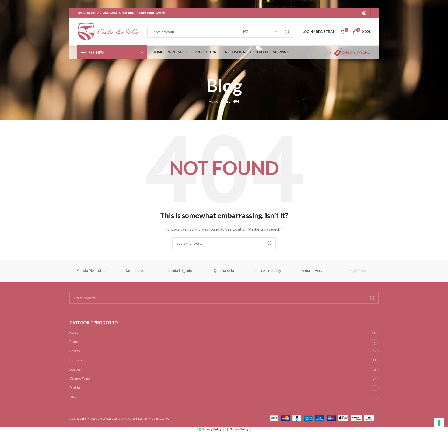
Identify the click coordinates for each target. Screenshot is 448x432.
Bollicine (76, 360)
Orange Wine (79, 378)
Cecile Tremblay (268, 270)
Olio (72, 397)
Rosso (74, 332)
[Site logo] (109, 31)
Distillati (75, 387)
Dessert (75, 369)
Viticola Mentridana (91, 270)
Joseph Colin (356, 270)
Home (213, 101)
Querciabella (224, 270)
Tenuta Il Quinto (179, 270)
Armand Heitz (312, 270)
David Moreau (135, 270)
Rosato (74, 351)
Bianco (74, 341)
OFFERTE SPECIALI (356, 52)
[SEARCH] (287, 32)
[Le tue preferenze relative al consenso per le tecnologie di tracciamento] (439, 423)
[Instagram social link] (364, 13)
